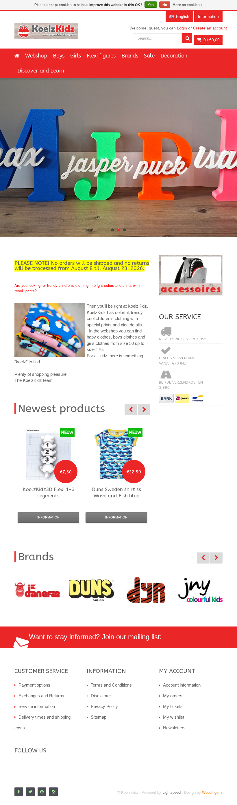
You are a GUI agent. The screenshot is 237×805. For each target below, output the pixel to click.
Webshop (36, 56)
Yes (151, 5)
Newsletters (174, 727)
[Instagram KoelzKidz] (53, 791)
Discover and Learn (40, 71)
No (164, 5)
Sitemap (98, 717)
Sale (149, 56)
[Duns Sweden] (91, 590)
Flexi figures (101, 56)
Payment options (34, 685)
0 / (211, 40)
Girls (75, 56)
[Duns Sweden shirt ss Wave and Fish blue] (116, 454)
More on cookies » (188, 5)
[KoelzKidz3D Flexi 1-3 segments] (49, 454)
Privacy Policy (104, 706)
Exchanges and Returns (41, 695)
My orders (172, 695)
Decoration (173, 56)
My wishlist (173, 717)
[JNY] (200, 590)
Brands (129, 56)
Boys (58, 56)
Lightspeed (171, 792)
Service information (36, 706)
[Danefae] (37, 590)
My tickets (173, 706)
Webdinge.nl (212, 792)
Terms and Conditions (111, 685)
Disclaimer (101, 695)
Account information (182, 685)
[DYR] (146, 590)
